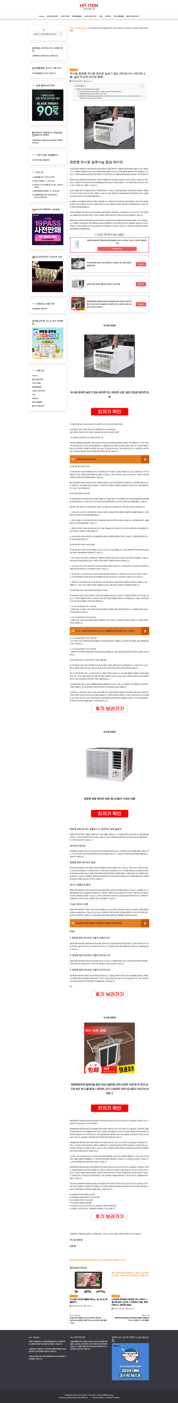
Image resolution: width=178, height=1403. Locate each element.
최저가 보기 (141, 264)
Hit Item (89, 6)
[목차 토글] (140, 86)
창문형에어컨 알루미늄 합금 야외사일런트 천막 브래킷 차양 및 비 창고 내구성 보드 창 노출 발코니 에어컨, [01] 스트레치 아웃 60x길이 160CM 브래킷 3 (111, 97)
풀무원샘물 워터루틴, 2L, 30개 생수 (47, 191)
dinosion (89, 81)
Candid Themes (112, 1398)
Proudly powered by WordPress (73, 1398)
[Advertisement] (109, 50)
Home (41, 16)
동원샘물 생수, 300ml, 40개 (44, 177)
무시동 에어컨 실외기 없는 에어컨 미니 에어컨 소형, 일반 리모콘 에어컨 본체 (100, 91)
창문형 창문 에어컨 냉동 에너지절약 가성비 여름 (93, 94)
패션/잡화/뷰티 (52, 16)
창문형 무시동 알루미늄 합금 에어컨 (88, 89)
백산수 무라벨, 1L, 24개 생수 (44, 181)
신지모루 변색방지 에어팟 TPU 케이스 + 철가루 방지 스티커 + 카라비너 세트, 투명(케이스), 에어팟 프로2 (130, 1302)
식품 (100, 16)
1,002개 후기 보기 (117, 249)
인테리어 (108, 16)
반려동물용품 (76, 16)
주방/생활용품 (119, 16)
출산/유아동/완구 (132, 16)
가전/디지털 (65, 16)
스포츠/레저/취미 (90, 16)
